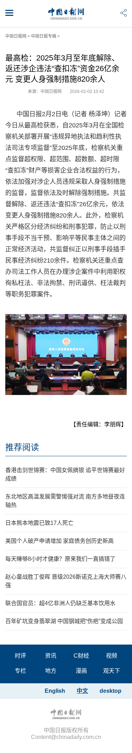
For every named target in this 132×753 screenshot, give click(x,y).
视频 (111, 656)
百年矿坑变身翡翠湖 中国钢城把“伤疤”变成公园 (64, 621)
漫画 (81, 671)
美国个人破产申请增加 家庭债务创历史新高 (59, 541)
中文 (82, 691)
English (55, 691)
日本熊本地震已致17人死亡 (39, 523)
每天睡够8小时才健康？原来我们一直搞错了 (60, 559)
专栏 (20, 671)
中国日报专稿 (43, 36)
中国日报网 (15, 36)
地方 (50, 671)
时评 (20, 656)
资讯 (50, 656)
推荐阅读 (22, 447)
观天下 (111, 671)
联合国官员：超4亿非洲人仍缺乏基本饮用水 (60, 603)
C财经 (81, 656)
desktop (110, 691)
